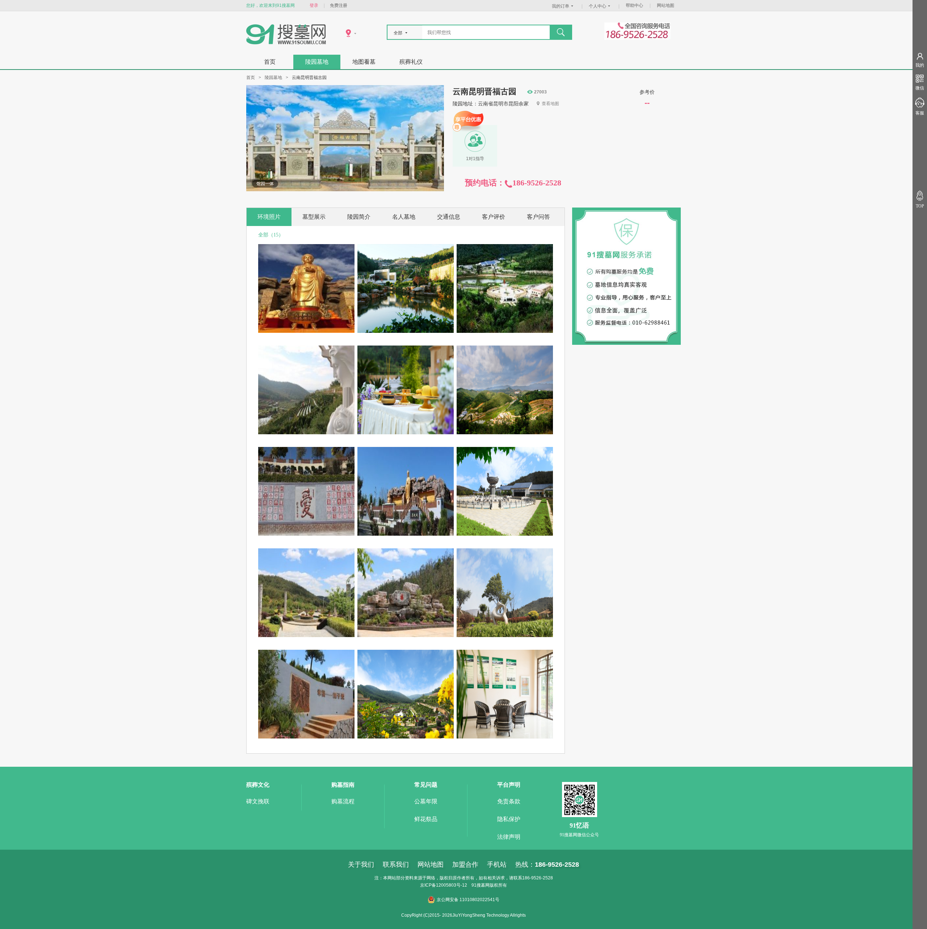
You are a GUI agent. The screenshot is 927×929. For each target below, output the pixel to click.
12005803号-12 (451, 885)
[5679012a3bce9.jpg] (306, 331)
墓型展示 (314, 217)
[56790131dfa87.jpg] (505, 737)
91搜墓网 (480, 885)
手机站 (497, 864)
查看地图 (550, 103)
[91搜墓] (286, 43)
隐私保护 (508, 819)
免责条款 (508, 801)
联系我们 (396, 864)
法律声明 (508, 837)
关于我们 (361, 864)
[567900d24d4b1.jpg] (505, 331)
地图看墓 (364, 62)
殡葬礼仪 (411, 62)
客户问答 (538, 217)
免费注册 (338, 5)
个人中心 (597, 6)
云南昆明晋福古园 (484, 92)
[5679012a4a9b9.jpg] (405, 737)
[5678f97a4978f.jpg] (405, 635)
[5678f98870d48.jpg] (306, 635)
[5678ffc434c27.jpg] (505, 635)
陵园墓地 (316, 62)
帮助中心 (634, 5)
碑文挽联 (257, 801)
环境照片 (269, 217)
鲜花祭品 (425, 819)
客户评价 (493, 217)
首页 (270, 62)
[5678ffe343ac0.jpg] (405, 432)
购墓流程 (343, 801)
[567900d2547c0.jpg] (405, 331)
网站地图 (665, 5)
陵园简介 (358, 217)
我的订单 (560, 6)
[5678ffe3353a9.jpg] (505, 432)
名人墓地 (403, 217)
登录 (314, 5)
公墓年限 (425, 801)
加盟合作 (465, 864)
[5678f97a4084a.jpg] (306, 737)
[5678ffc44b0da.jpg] (306, 534)
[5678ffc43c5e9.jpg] (505, 534)
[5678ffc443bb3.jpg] (405, 534)
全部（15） (271, 235)
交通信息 (448, 217)
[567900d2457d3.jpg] (306, 432)
